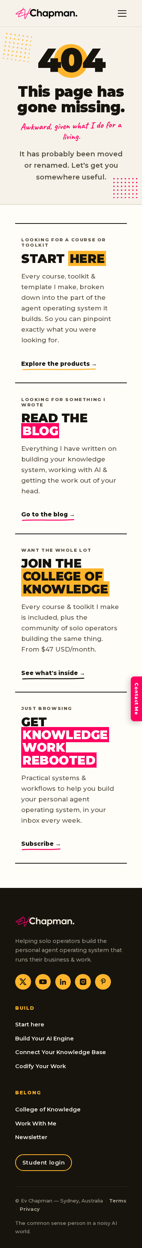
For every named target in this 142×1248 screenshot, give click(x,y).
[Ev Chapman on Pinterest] (103, 982)
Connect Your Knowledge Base (60, 1052)
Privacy (30, 1209)
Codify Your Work (40, 1066)
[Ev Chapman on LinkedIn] (63, 982)
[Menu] (122, 13)
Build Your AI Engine (44, 1038)
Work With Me (35, 1123)
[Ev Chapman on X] (23, 982)
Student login (43, 1162)
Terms (117, 1201)
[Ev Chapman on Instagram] (83, 982)
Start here (29, 1024)
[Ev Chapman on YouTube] (43, 982)
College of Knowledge (48, 1109)
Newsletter (31, 1137)
